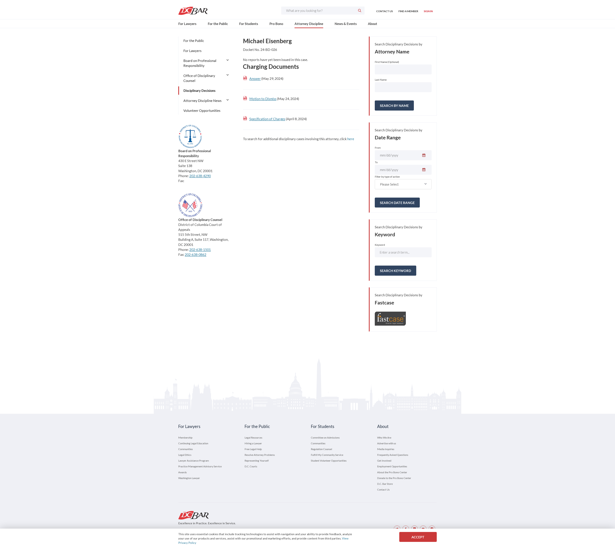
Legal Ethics (184, 454)
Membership (185, 437)
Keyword (380, 244)
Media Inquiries (385, 449)
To (376, 162)
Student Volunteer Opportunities (329, 460)
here (350, 139)
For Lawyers (187, 24)
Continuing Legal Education (193, 443)
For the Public (218, 24)
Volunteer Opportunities (201, 110)
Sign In (428, 11)
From (378, 147)
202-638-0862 (195, 254)
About (372, 24)
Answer (255, 78)
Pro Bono (276, 24)
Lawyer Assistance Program (193, 460)
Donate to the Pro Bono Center (394, 477)
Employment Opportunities (392, 466)
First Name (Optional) (387, 61)
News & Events (346, 24)
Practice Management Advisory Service (200, 466)
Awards (182, 472)
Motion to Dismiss (262, 99)
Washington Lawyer (189, 477)
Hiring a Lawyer (253, 443)
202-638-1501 (200, 250)
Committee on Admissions (325, 437)
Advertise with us (386, 443)
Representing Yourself (257, 460)
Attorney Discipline (309, 24)
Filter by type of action (387, 176)
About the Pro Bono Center (392, 472)
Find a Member (408, 11)
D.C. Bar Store (385, 483)
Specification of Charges (267, 119)
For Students (248, 24)
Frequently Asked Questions (392, 454)
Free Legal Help (253, 449)
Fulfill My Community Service (327, 454)
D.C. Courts (251, 466)
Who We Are (384, 437)
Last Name (381, 79)
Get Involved (384, 460)
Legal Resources (253, 437)
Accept (417, 537)
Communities (185, 449)
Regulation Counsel (321, 449)
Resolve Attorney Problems (260, 454)
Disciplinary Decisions (199, 90)
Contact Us (384, 11)
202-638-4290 (200, 176)
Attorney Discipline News (202, 101)
